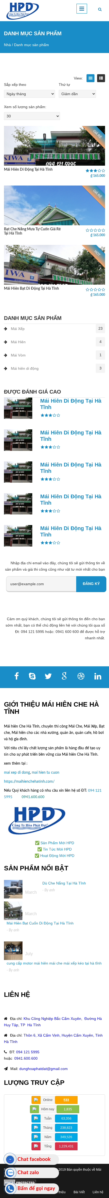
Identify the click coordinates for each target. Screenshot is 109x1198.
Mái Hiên (18, 342)
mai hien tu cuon (45, 772)
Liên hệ (98, 1192)
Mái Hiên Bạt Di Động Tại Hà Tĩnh (31, 288)
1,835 (68, 1109)
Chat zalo (28, 1172)
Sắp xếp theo (15, 84)
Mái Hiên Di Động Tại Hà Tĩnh (28, 169)
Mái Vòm (18, 355)
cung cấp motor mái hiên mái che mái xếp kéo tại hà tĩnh (54, 963)
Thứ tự (64, 84)
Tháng (47, 1128)
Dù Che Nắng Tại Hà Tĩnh (64, 883)
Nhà (7, 45)
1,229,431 (66, 1146)
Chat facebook (34, 1159)
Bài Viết (79, 1192)
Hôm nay (47, 1109)
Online (48, 1100)
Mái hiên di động (25, 368)
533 (66, 1100)
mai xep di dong (17, 772)
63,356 (66, 1118)
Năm (47, 1137)
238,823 (66, 1128)
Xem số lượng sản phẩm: (25, 107)
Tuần (48, 1118)
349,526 (66, 1137)
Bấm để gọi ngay (36, 1188)
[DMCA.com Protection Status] (20, 1182)
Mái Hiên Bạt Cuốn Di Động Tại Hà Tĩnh (40, 923)
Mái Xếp (18, 329)
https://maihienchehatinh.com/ (29, 781)
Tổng (48, 1146)
